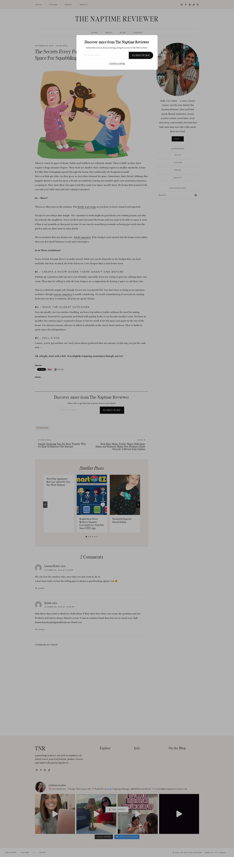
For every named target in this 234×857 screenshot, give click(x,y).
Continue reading (117, 63)
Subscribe (141, 55)
